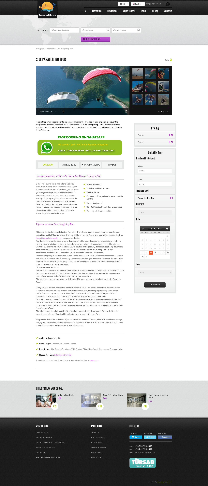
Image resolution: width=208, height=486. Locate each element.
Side (167, 60)
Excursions (50, 49)
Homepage (40, 49)
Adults (140, 166)
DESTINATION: (43, 30)
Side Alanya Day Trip (62, 355)
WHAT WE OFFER (42, 433)
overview (48, 165)
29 (168, 252)
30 (142, 257)
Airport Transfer (98, 448)
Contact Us (96, 457)
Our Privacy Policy (44, 438)
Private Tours (96, 443)
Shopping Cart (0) (153, 4)
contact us (94, 360)
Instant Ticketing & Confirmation (50, 443)
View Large (126, 111)
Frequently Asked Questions (48, 457)
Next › (161, 111)
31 (146, 257)
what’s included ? (91, 165)
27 (159, 252)
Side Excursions (97, 438)
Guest (140, 180)
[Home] (85, 11)
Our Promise (41, 452)
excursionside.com (164, 482)
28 (163, 252)
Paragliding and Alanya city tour (49, 238)
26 (155, 252)
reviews (112, 165)
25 (151, 252)
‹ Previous (158, 111)
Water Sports (96, 452)
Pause (165, 111)
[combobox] (123, 4)
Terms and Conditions (45, 448)
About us (95, 433)
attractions (69, 165)
